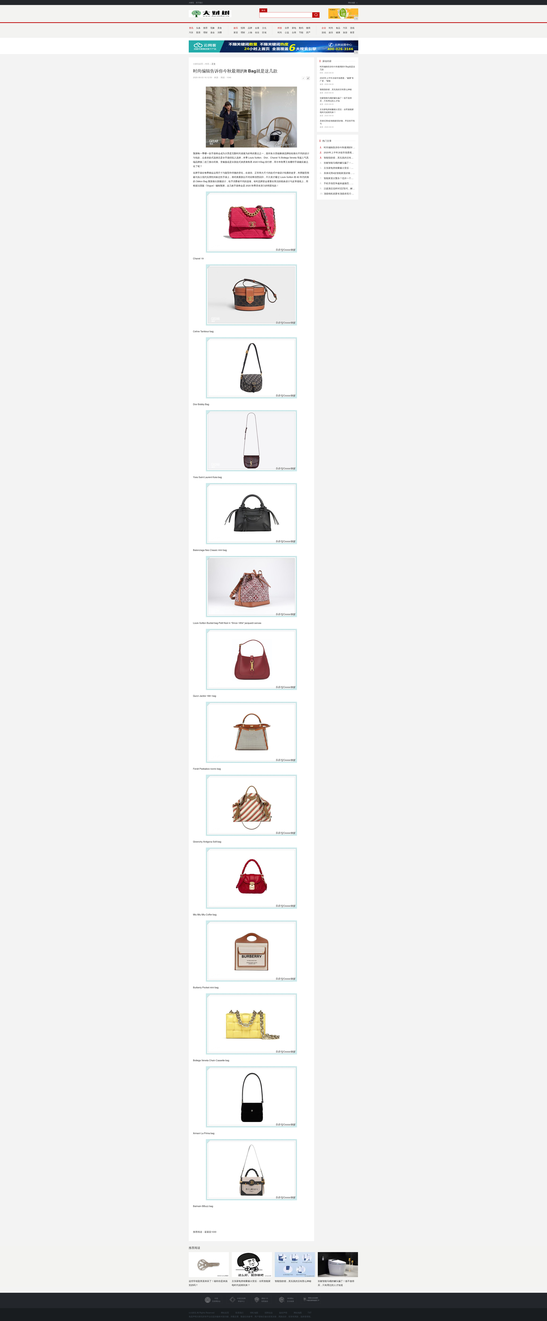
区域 (264, 32)
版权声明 (283, 1312)
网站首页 (225, 1312)
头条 (198, 27)
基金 (212, 32)
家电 (294, 27)
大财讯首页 (198, 63)
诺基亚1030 (210, 1231)
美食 (220, 27)
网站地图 (351, 2)
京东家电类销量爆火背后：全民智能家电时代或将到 (339, 167)
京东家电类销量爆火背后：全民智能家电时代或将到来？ (337, 111)
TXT (310, 1312)
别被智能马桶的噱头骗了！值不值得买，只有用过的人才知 (336, 99)
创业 (257, 32)
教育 (352, 32)
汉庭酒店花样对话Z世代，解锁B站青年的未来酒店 (339, 188)
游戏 (352, 27)
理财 (205, 32)
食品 (338, 27)
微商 (308, 27)
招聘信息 (269, 1312)
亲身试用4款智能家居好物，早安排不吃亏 (337, 122)
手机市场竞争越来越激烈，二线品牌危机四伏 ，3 (339, 183)
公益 (287, 32)
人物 (250, 32)
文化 (264, 27)
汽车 (345, 27)
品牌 (250, 27)
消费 (220, 32)
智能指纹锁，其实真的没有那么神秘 (336, 89)
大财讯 (191, 2)
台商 (294, 32)
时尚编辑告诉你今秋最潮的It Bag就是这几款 (337, 68)
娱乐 (331, 32)
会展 (257, 27)
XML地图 (254, 1312)
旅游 (345, 32)
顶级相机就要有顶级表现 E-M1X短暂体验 (339, 193)
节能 (301, 32)
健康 (338, 32)
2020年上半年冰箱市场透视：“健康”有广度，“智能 (337, 79)
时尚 (331, 27)
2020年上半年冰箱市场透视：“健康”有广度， (339, 152)
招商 (243, 27)
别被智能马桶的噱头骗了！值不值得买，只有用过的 (339, 162)
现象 (212, 27)
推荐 (205, 27)
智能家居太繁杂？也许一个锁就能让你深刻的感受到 (339, 178)
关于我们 (199, 2)
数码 (301, 27)
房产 (308, 32)
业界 (287, 27)
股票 (198, 32)
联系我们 (239, 1312)
